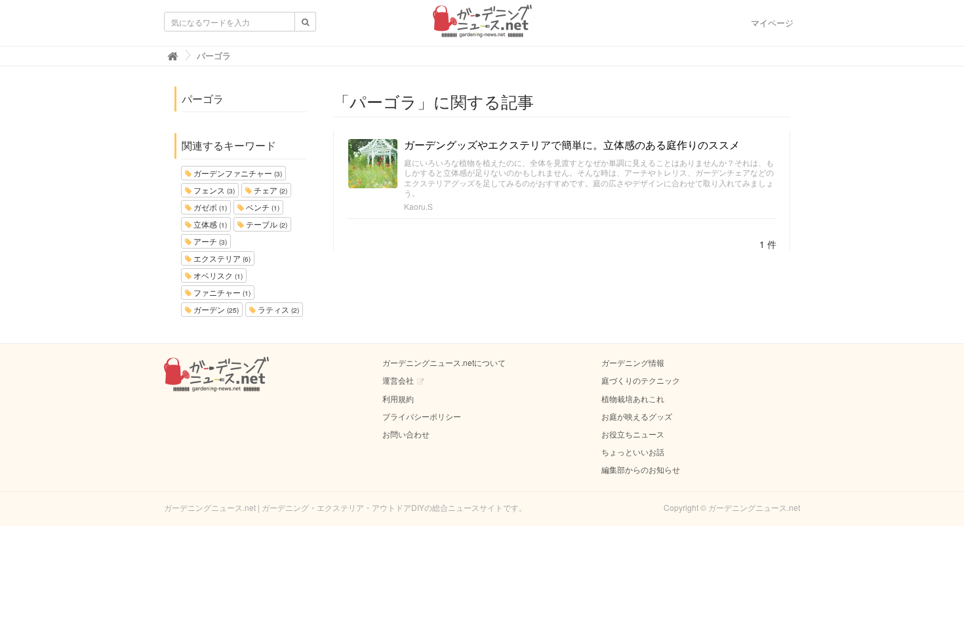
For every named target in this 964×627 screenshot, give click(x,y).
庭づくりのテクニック (640, 380)
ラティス (277, 309)
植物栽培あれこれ (632, 398)
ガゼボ (209, 206)
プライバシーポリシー (421, 416)
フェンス (213, 189)
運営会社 (398, 380)
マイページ (772, 22)
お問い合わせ (406, 433)
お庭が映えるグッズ (636, 416)
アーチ (209, 241)
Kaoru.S (418, 206)
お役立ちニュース (632, 433)
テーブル (265, 224)
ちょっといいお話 (632, 451)
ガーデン (215, 309)
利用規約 (398, 398)
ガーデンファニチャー (236, 172)
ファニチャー (221, 292)
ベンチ (261, 206)
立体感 (209, 224)
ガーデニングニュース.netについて (444, 362)
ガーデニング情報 (632, 362)
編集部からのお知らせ (640, 469)
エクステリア (221, 258)
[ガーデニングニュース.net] (482, 24)
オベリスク (217, 275)
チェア (269, 189)
